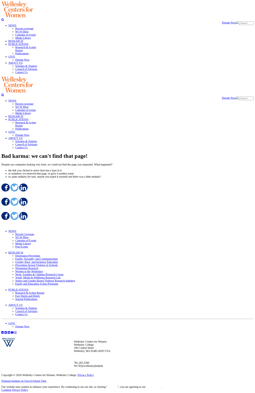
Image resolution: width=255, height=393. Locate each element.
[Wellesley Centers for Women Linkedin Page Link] (9, 332)
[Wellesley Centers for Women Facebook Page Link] (2, 332)
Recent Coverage (24, 234)
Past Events (21, 246)
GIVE (11, 323)
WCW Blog (21, 237)
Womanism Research (26, 268)
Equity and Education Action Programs (36, 283)
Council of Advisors (26, 311)
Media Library (23, 243)
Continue (113, 386)
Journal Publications (26, 299)
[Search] (2, 19)
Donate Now (229, 22)
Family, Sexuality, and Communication (36, 258)
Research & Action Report (29, 292)
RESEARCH (15, 252)
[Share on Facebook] (5, 187)
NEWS (12, 231)
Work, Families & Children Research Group (39, 274)
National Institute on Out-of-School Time (23, 380)
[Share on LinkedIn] (23, 187)
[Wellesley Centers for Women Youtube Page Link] (12, 332)
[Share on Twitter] (14, 187)
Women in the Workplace (29, 271)
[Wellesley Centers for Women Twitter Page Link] (6, 332)
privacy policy (154, 386)
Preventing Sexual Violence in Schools (36, 265)
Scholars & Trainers (26, 308)
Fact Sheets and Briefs (27, 295)
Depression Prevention (27, 255)
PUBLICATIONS (18, 289)
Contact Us (21, 314)
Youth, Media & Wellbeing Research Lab (38, 277)
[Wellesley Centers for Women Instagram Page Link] (15, 332)
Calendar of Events (25, 240)
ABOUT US (15, 305)
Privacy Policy (86, 375)
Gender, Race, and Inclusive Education (36, 261)
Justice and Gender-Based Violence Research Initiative (45, 280)
